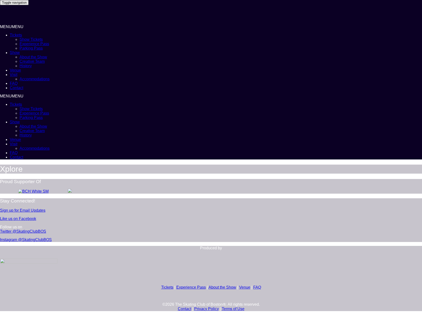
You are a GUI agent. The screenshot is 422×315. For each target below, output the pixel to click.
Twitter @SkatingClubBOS (23, 231)
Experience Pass (34, 44)
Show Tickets (31, 39)
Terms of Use (233, 309)
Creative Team (32, 61)
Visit (13, 75)
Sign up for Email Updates (22, 210)
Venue (15, 70)
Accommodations (35, 79)
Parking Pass (31, 48)
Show (15, 53)
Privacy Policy (206, 309)
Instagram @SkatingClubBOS (26, 240)
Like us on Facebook (18, 219)
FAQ (14, 83)
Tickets (16, 35)
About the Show (33, 57)
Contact (16, 88)
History (26, 66)
